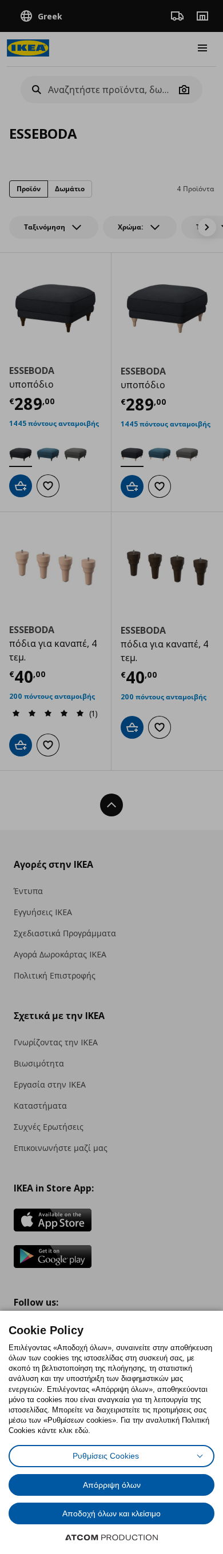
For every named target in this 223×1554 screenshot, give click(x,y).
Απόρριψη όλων (112, 1484)
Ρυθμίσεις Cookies (106, 1455)
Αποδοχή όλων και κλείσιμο (111, 1513)
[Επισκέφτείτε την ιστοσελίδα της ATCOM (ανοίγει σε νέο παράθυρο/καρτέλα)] (111, 1537)
